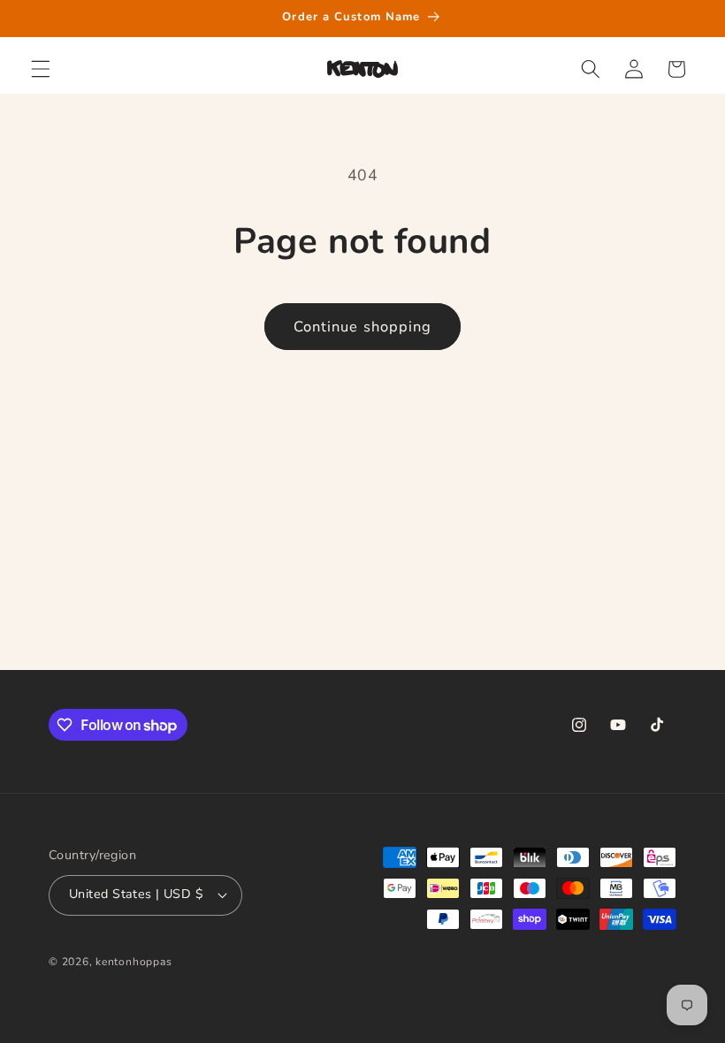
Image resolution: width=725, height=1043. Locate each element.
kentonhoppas (133, 962)
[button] (40, 69)
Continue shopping (363, 326)
